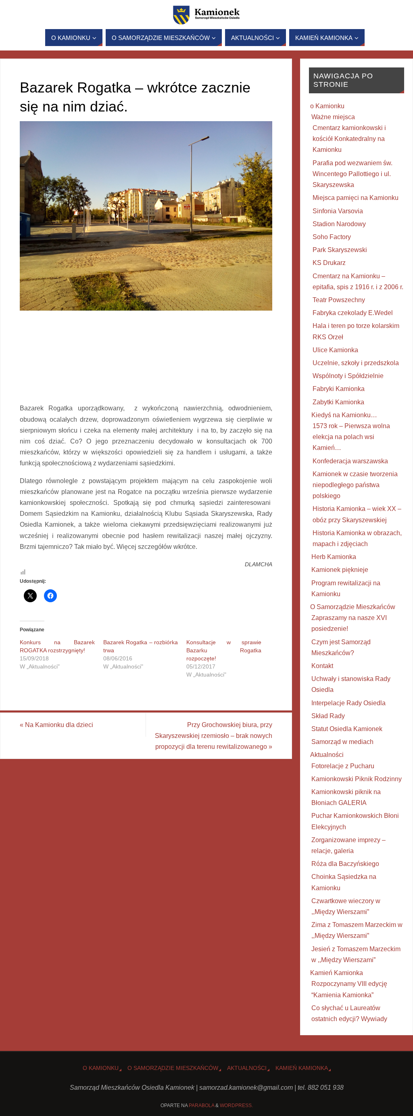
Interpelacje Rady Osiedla (348, 703)
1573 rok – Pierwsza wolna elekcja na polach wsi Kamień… (351, 436)
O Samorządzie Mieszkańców (352, 606)
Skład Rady (328, 715)
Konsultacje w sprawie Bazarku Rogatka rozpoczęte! (223, 650)
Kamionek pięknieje (339, 569)
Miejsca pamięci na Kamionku (355, 197)
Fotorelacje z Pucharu (342, 766)
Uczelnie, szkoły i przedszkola (356, 362)
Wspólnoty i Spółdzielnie (348, 375)
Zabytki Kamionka (338, 402)
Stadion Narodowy (339, 224)
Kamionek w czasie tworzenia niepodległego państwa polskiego (355, 485)
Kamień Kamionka (336, 972)
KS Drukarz (329, 262)
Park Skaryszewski (340, 249)
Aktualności (327, 754)
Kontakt (322, 665)
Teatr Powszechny (339, 299)
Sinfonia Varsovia (338, 211)
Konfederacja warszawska (350, 461)
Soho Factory (332, 236)
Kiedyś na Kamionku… (344, 415)
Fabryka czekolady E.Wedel (353, 312)
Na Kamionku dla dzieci (56, 724)
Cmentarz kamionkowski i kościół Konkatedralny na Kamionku (349, 138)
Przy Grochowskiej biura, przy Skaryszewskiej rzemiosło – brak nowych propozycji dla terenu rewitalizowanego (213, 735)
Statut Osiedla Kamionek (346, 728)
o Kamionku (327, 106)
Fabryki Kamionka (339, 388)
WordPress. (236, 1105)
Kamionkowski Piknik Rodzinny (356, 779)
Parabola (201, 1105)
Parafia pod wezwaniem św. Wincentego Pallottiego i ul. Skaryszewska (352, 174)
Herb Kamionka (333, 556)
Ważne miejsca (333, 116)
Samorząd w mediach (342, 741)
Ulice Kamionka (335, 350)
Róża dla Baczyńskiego (345, 863)
